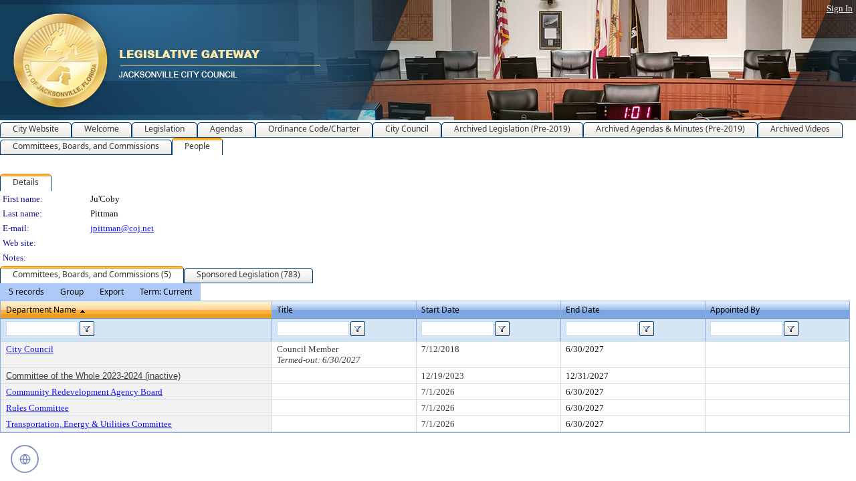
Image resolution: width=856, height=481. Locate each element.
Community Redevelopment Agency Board (84, 392)
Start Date (440, 309)
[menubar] (100, 292)
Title (285, 309)
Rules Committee (37, 408)
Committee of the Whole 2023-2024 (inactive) (93, 376)
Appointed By (735, 309)
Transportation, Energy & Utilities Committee (89, 424)
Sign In (840, 8)
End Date (583, 309)
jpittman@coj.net (122, 228)
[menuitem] (26, 292)
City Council (30, 349)
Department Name (41, 309)
